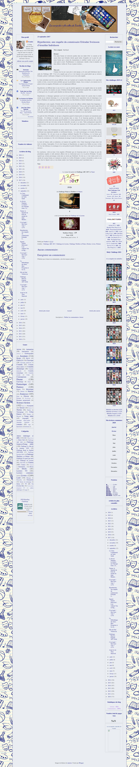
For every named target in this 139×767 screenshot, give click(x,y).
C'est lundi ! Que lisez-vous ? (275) (23, 224)
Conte (28, 375)
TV (26, 484)
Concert (31, 464)
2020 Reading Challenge (25, 500)
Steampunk (30, 406)
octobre (23, 188)
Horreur (22, 391)
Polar (18, 396)
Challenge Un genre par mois (25, 458)
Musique (28, 478)
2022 (20, 166)
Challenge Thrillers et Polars (77, 244)
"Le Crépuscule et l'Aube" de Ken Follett (26, 84)
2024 (20, 161)
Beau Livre (30, 438)
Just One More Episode (25, 108)
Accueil (69, 311)
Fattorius (26, 70)
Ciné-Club (22, 462)
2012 (20, 334)
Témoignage (20, 412)
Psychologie (28, 398)
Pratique (19, 398)
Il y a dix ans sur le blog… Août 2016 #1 (26, 112)
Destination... (22, 467)
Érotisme (26, 426)
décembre (23, 183)
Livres (93, 244)
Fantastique (22, 384)
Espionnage (20, 382)
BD (25, 438)
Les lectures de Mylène (26, 98)
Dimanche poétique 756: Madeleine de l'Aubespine (26, 73)
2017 (20, 180)
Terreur (22, 407)
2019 (20, 175)
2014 (20, 328)
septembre (24, 191)
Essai (29, 382)
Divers (31, 467)
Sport (23, 405)
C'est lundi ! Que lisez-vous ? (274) (23, 255)
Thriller (19, 410)
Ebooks (89, 244)
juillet (22, 302)
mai (22, 308)
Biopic (19, 358)
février (23, 316)
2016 (20, 323)
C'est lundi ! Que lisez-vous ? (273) (23, 287)
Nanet (93, 172)
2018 (20, 177)
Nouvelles (19, 480)
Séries (18, 484)
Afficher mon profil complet (25, 61)
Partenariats (30, 480)
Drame (20, 379)
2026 (20, 155)
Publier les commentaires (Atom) (73, 317)
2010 (20, 339)
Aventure (24, 355)
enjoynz (69, 763)
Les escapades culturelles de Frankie (65, 25)
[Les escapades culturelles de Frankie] (114, 751)
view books (30, 515)
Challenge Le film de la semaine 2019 (25, 447)
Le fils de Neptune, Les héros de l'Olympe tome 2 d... (24, 204)
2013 (20, 331)
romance (19, 424)
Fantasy (20, 386)
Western (19, 416)
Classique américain (25, 362)
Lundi (19, 478)
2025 (20, 158)
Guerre (19, 389)
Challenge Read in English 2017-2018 (24, 279)
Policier (98, 244)
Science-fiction (23, 402)
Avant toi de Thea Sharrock (23, 294)
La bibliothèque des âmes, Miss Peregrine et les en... (24, 265)
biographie (25, 418)
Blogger (81, 763)
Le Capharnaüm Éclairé (26, 81)
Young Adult (28, 416)
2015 (20, 325)
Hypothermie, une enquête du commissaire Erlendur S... (24, 234)
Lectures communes (25, 473)
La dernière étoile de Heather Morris (26, 101)
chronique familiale (23, 422)
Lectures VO (22, 471)
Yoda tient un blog (26, 91)
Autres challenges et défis (25, 437)
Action (19, 349)
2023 (20, 163)
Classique (30, 360)
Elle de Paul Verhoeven (24, 273)
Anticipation (25, 351)
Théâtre (29, 410)
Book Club (21, 440)
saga (29, 424)
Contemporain (21, 377)
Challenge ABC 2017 (49, 244)
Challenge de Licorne (62, 244)
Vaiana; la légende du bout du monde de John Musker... (24, 215)
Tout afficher (30, 116)
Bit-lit (28, 358)
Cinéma (30, 462)
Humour (30, 391)
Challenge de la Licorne (77, 216)
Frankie (30, 42)
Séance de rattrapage (25, 482)
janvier (23, 319)
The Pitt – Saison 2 (26, 93)
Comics (23, 465)
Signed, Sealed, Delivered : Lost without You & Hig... (24, 246)
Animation (29, 349)
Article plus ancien (94, 311)
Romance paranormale (23, 400)
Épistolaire (19, 426)
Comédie (20, 364)
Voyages (29, 414)
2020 (20, 172)
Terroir (30, 408)
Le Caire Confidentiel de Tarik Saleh (24, 195)
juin (22, 305)
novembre (24, 185)
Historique (29, 389)
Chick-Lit (20, 360)
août (22, 299)
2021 (20, 169)
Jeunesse (24, 393)
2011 (20, 336)
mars (22, 313)
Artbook (19, 353)
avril (22, 311)
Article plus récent (44, 311)
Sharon (80, 192)
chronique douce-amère (23, 420)
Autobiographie (28, 353)
